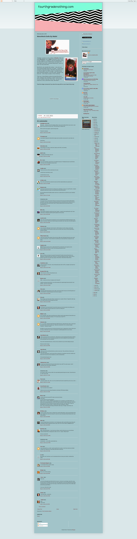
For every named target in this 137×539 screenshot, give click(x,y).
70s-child (85, 96)
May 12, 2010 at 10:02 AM (45, 241)
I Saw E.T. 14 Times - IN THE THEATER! (96, 145)
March (95, 287)
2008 (94, 294)
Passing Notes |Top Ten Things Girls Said (97, 246)
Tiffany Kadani (43, 235)
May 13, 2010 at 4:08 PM (45, 466)
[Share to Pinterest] (52, 115)
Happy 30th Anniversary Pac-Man (96, 187)
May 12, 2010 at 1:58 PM (45, 310)
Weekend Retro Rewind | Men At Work (96, 220)
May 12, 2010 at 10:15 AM (45, 249)
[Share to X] (49, 115)
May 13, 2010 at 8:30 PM (45, 473)
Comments (41, 525)
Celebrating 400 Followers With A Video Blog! (97, 197)
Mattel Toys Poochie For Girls (96, 241)
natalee (41, 492)
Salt (41, 297)
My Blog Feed (86, 113)
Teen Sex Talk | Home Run (97, 275)
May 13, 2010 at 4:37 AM (45, 451)
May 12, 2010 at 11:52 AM (45, 293)
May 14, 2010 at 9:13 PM (45, 495)
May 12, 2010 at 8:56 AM (45, 214)
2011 (94, 125)
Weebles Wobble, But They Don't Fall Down (96, 233)
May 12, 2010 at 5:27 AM (45, 176)
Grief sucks (86, 93)
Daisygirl (42, 305)
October (96, 132)
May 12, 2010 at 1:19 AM (45, 156)
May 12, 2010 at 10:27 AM (45, 267)
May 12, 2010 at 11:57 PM (45, 442)
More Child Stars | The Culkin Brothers (96, 267)
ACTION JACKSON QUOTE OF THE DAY (91, 106)
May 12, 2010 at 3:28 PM (45, 358)
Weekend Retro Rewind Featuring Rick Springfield (96, 281)
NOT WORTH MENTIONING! (89, 105)
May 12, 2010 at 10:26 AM (45, 259)
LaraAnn (42, 218)
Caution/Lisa (42, 263)
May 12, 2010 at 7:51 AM (45, 195)
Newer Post (39, 509)
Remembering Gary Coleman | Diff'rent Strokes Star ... (97, 156)
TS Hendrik (42, 136)
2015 (94, 120)
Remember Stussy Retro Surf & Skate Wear (96, 173)
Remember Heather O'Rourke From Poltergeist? (96, 204)
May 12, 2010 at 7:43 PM (45, 407)
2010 (94, 127)
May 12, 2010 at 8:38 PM (45, 416)
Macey (41, 395)
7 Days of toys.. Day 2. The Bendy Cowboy (91, 110)
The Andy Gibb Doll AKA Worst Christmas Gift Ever (96, 167)
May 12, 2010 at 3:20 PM (45, 345)
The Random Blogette (44, 463)
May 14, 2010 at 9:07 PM (45, 488)
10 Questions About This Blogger (96, 225)
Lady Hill (42, 349)
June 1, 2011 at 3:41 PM (45, 504)
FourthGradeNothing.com (86, 41)
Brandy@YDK (43, 271)
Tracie (41, 379)
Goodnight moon (43, 123)
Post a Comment (42, 506)
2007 (94, 295)
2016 (94, 119)
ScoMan (42, 168)
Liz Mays (42, 180)
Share (38, 516)
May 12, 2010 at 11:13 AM (45, 285)
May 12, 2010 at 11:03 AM (45, 274)
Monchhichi (45, 117)
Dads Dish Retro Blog (88, 109)
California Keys (43, 362)
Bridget (41, 470)
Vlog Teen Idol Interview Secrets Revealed (97, 271)
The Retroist (86, 68)
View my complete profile (93, 55)
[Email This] (47, 115)
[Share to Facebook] (51, 115)
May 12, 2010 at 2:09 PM (45, 318)
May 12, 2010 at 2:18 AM (45, 164)
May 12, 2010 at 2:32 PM (45, 331)
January (96, 290)
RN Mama (42, 411)
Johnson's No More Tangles (96, 262)
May (95, 141)
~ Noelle (42, 499)
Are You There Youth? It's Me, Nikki (91, 88)
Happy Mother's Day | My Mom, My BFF (96, 250)
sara (41, 253)
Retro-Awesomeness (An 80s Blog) (91, 79)
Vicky (41, 289)
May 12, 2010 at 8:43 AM (45, 206)
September (96, 133)
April (95, 285)
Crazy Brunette (43, 386)
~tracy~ (41, 477)
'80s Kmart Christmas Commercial (89, 80)
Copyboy (42, 245)
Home (58, 509)
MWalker (42, 313)
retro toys (49, 117)
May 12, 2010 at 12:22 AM (45, 142)
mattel (41, 117)
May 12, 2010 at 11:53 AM (45, 301)
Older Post (75, 509)
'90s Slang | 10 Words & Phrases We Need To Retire (97, 191)
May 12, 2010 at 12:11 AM (45, 132)
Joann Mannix (43, 335)
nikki (41, 420)
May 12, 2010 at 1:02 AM (45, 149)
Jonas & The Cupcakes (96, 229)
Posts (40, 523)
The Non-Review (87, 83)
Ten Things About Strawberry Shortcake (96, 210)
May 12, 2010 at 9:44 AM (45, 222)
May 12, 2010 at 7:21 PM (45, 382)
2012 (94, 124)
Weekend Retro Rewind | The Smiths (97, 183)
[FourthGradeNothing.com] (82, 42)
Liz (40, 454)
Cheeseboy (42, 146)
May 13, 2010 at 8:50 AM (45, 459)
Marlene (42, 278)
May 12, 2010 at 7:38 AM (45, 183)
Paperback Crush (87, 89)
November (96, 130)
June (95, 140)
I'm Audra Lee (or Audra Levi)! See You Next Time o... (96, 215)
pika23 (41, 153)
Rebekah (42, 187)
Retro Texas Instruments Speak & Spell (97, 178)
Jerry (41, 446)
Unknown (42, 226)
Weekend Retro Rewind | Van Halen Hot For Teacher (96, 257)
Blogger (73, 529)
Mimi (41, 209)
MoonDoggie (86, 101)
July (95, 138)
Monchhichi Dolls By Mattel (96, 237)
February (96, 288)
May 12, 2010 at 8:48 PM (45, 425)
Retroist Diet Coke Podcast (88, 69)
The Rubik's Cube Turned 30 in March (96, 162)
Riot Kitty (42, 428)
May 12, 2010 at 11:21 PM (45, 435)
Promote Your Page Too (86, 43)
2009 (94, 292)
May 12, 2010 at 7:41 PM (45, 391)
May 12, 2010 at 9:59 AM (45, 232)
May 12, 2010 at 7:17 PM (45, 375)
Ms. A (41, 160)
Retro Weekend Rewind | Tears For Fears (96, 149)
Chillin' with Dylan (86, 102)
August (95, 136)
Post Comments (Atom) (46, 511)
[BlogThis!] (48, 115)
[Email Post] (44, 115)
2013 (94, 122)
